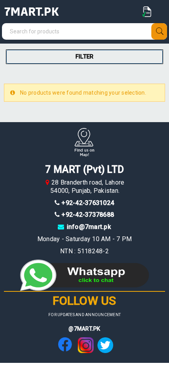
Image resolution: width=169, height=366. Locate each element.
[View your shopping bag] (147, 12)
